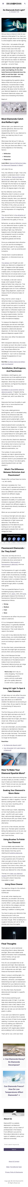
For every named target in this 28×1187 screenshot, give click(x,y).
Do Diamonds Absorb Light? (12, 745)
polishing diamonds (16, 853)
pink (2, 349)
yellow (22, 347)
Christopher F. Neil (15, 11)
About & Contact (14, 1161)
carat (24, 594)
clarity (13, 594)
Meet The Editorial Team (14, 1167)
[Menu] (3, 3)
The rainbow (5, 263)
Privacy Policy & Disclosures (14, 1172)
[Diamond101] (14, 3)
